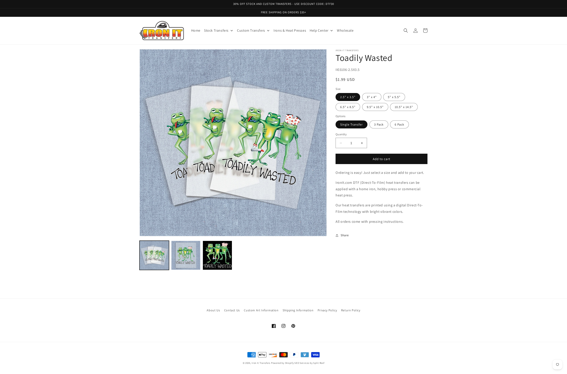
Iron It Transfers (261, 362)
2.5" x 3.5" (347, 97)
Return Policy (350, 310)
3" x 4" (372, 97)
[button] (406, 30)
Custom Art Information (261, 310)
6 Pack (399, 124)
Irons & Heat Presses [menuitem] (290, 30)
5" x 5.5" (394, 97)
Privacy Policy (327, 310)
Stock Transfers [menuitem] (216, 30)
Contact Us (232, 310)
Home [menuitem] (195, 30)
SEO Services (301, 362)
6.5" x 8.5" (347, 107)
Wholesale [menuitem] (345, 30)
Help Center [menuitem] (319, 30)
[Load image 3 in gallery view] (217, 255)
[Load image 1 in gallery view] (154, 255)
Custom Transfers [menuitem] (251, 30)
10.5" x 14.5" (404, 107)
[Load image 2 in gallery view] (186, 255)
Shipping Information (298, 310)
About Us (213, 310)
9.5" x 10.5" (375, 107)
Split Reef (318, 362)
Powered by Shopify (282, 362)
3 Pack (379, 124)
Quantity (341, 134)
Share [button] (345, 235)
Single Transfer (351, 124)
